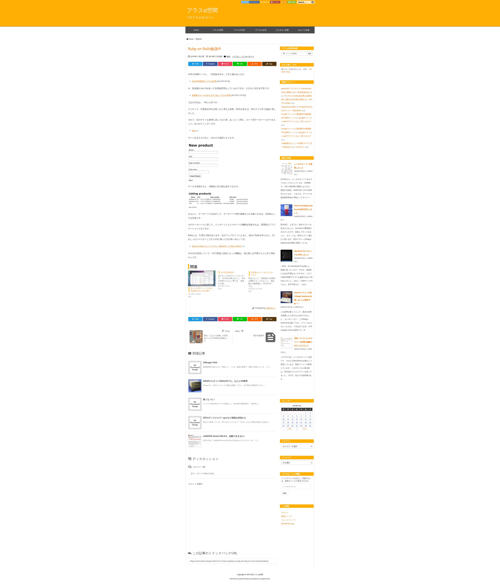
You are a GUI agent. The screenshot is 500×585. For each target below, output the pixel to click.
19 (292, 422)
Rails (194, 130)
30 (310, 425)
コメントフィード (288, 520)
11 (288, 419)
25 (288, 425)
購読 (285, 493)
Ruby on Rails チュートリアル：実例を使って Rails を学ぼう (217, 246)
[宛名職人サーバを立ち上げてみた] (263, 281)
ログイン (285, 512)
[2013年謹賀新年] (233, 280)
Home (191, 39)
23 (310, 422)
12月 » (304, 429)
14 (301, 419)
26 (292, 425)
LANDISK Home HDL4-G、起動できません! (223, 436)
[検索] (313, 2)
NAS (200, 39)
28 (301, 425)
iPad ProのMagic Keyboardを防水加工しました (303, 209)
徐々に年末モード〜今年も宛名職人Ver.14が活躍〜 (202, 289)
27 (297, 425)
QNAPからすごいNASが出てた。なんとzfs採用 (225, 380)
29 (306, 425)
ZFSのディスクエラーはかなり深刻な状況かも (224, 417)
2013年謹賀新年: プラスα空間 (204, 81)
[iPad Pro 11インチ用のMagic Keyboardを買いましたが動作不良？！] (286, 297)
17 (284, 422)
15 (306, 419)
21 (301, 422)
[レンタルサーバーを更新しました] (286, 168)
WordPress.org (287, 523)
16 (310, 419)
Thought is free (264, 579)
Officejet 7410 (210, 362)
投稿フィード (286, 516)
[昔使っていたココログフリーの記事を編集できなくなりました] (286, 342)
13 (297, 419)
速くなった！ (209, 399)
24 (284, 425)
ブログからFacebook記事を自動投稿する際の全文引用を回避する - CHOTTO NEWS (296, 99)
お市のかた (270, 308)
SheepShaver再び (288, 106)
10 (284, 419)
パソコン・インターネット (243, 56)
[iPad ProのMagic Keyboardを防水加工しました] (286, 210)
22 (306, 422)
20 (297, 422)
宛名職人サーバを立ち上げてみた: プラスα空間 (211, 95)
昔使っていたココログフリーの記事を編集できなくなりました (303, 342)
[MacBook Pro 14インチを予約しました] (286, 255)
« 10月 (289, 429)
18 (288, 422)
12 (292, 419)
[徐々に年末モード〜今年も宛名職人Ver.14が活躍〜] (201, 278)
